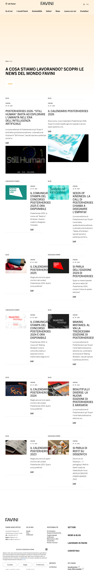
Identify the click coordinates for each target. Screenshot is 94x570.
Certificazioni (29, 535)
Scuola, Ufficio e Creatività (74, 569)
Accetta (10, 565)
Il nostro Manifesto (52, 567)
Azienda (28, 531)
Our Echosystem (51, 531)
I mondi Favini (22, 11)
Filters (10, 84)
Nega (25, 565)
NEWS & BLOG (74, 535)
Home (7, 61)
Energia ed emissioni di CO (54, 533)
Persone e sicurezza (52, 542)
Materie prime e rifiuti (52, 539)
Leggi (7, 142)
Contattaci (84, 11)
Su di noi (9, 11)
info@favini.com (13, 537)
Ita (84, 4)
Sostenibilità (37, 11)
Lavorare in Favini (77, 543)
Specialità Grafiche (72, 567)
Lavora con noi (70, 11)
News (58, 11)
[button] (46, 549)
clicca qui (24, 559)
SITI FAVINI (72, 563)
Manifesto (51, 563)
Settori (48, 11)
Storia (27, 533)
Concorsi (8, 103)
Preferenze (40, 565)
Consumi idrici (50, 541)
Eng (87, 4)
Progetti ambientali (52, 535)
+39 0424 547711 (13, 535)
